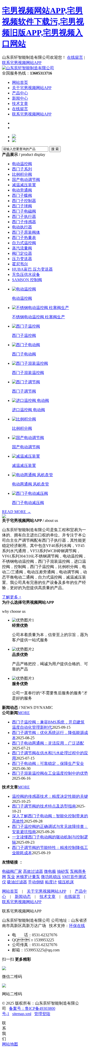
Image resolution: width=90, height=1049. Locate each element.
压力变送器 (22, 259)
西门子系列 (22, 169)
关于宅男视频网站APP (32, 88)
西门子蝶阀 (22, 195)
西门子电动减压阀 (28, 503)
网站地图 (10, 1044)
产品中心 (20, 93)
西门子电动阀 (24, 354)
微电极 (50, 871)
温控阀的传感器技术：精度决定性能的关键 (50, 796)
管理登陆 (42, 1014)
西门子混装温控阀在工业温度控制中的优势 (50, 773)
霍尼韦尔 (20, 264)
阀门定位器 (22, 253)
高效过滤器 (33, 871)
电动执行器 (22, 227)
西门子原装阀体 (26, 232)
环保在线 (77, 925)
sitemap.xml (21, 1014)
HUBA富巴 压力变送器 (32, 269)
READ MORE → (16, 512)
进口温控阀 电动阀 (28, 410)
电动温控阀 (22, 164)
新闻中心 (20, 98)
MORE (24, 713)
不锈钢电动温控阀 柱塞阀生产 (38, 317)
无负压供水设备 (26, 274)
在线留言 (75, 57)
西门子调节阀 (24, 391)
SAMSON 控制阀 (27, 280)
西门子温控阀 (24, 335)
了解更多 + (11, 597)
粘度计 (51, 882)
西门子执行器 (24, 216)
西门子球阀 (22, 206)
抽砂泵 (63, 871)
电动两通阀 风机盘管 (30, 484)
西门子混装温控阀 (28, 373)
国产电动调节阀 (26, 179)
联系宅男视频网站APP (22, 62)
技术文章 (20, 103)
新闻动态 (23, 896)
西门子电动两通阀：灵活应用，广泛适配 (48, 743)
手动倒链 (36, 882)
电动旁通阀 (22, 190)
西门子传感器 (24, 222)
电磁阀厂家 (12, 871)
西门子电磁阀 (24, 211)
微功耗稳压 (51, 877)
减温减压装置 (24, 185)
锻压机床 (66, 882)
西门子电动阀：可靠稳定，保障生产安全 (48, 763)
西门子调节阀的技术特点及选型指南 (44, 806)
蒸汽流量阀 (22, 248)
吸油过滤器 (17, 882)
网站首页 (20, 82)
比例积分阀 (22, 174)
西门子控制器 (24, 201)
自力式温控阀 (24, 243)
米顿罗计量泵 (28, 877)
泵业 (11, 877)
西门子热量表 (24, 237)
